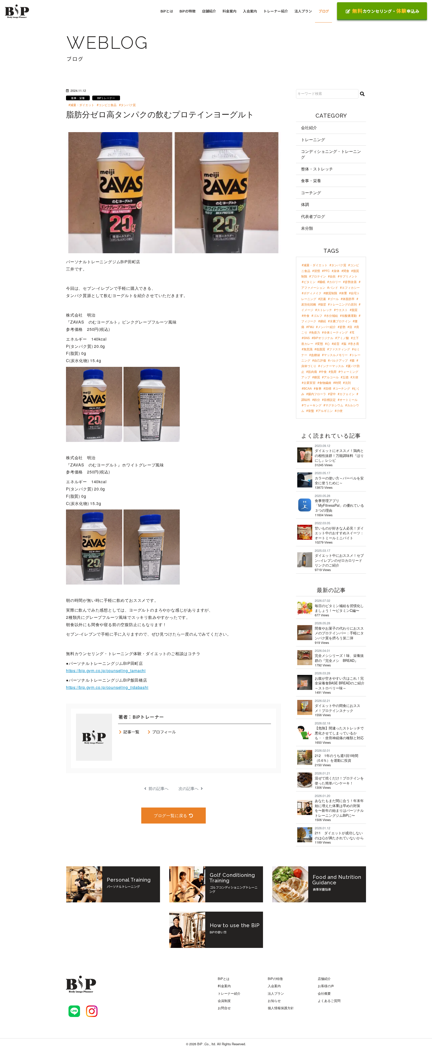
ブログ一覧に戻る (170, 815)
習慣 (317, 271)
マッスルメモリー (336, 355)
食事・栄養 (311, 180)
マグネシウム (334, 405)
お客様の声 (326, 985)
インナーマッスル (332, 366)
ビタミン (310, 282)
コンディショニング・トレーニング (331, 154)
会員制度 (224, 1000)
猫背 (323, 304)
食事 (319, 388)
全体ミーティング (336, 332)
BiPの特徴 (188, 11)
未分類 (307, 228)
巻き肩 (354, 343)
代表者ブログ (313, 216)
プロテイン (318, 276)
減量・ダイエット (316, 265)
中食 (324, 371)
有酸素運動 (349, 315)
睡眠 (322, 282)
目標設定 (330, 399)
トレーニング (313, 139)
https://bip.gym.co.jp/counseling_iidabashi (107, 687)
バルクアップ (339, 360)
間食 (346, 271)
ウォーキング (313, 405)
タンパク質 (338, 265)
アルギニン (325, 410)
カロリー (335, 282)
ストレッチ (324, 310)
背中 (333, 394)
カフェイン (347, 394)
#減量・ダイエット (81, 105)
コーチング (311, 192)
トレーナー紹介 (276, 11)
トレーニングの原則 (343, 304)
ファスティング (339, 349)
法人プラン (303, 11)
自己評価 (320, 360)
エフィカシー (351, 287)
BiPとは (166, 11)
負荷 (333, 371)
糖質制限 (331, 293)
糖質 (317, 377)
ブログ (323, 11)
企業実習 (310, 382)
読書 (323, 299)
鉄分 (317, 399)
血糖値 (315, 355)
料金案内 (229, 11)
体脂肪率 (348, 299)
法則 (348, 382)
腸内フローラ (317, 394)
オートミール (349, 399)
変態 (320, 343)
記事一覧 (131, 731)
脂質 (355, 310)
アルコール (331, 377)
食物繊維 (325, 382)
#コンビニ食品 (106, 105)
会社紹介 (309, 127)
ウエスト (342, 310)
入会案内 (250, 11)
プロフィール (164, 731)
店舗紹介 (209, 11)
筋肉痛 (312, 371)
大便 (355, 377)
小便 (339, 410)
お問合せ (224, 1007)
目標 (328, 388)
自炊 (333, 276)
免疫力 (315, 332)
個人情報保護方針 (281, 1007)
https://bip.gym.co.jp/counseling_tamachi (106, 670)
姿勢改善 (351, 282)
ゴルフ (317, 315)
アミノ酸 (343, 338)
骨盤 (311, 410)
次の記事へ (189, 788)
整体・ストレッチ (317, 169)
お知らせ (274, 1000)
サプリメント (349, 276)
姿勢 (343, 327)
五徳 (345, 377)
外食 (307, 315)
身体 (337, 271)
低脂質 (320, 349)
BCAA (308, 388)
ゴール (334, 299)
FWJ (311, 327)
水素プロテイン (340, 321)
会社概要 (324, 993)
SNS (307, 338)
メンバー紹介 (327, 327)
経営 (337, 343)
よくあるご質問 (329, 1000)
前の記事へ (158, 788)
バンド (333, 287)
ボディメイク (313, 293)
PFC (327, 271)
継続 (323, 321)
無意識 (308, 349)
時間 (338, 382)
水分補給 (332, 315)
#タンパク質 (127, 105)
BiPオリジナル (323, 338)
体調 (305, 204)
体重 (344, 293)
